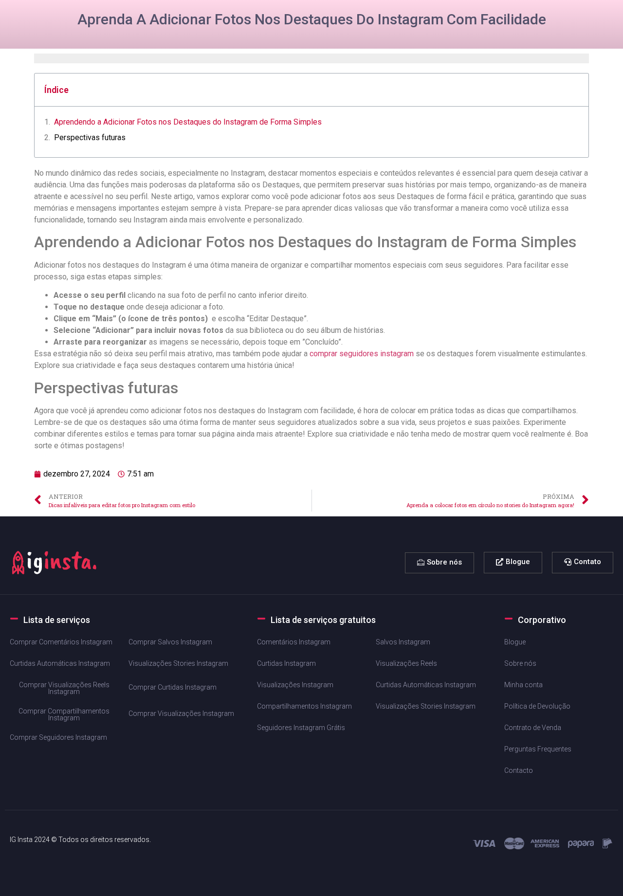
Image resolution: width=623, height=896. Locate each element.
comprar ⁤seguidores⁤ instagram (362, 353)
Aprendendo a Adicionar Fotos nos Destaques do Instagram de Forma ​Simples (188, 122)
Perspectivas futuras (90, 137)
